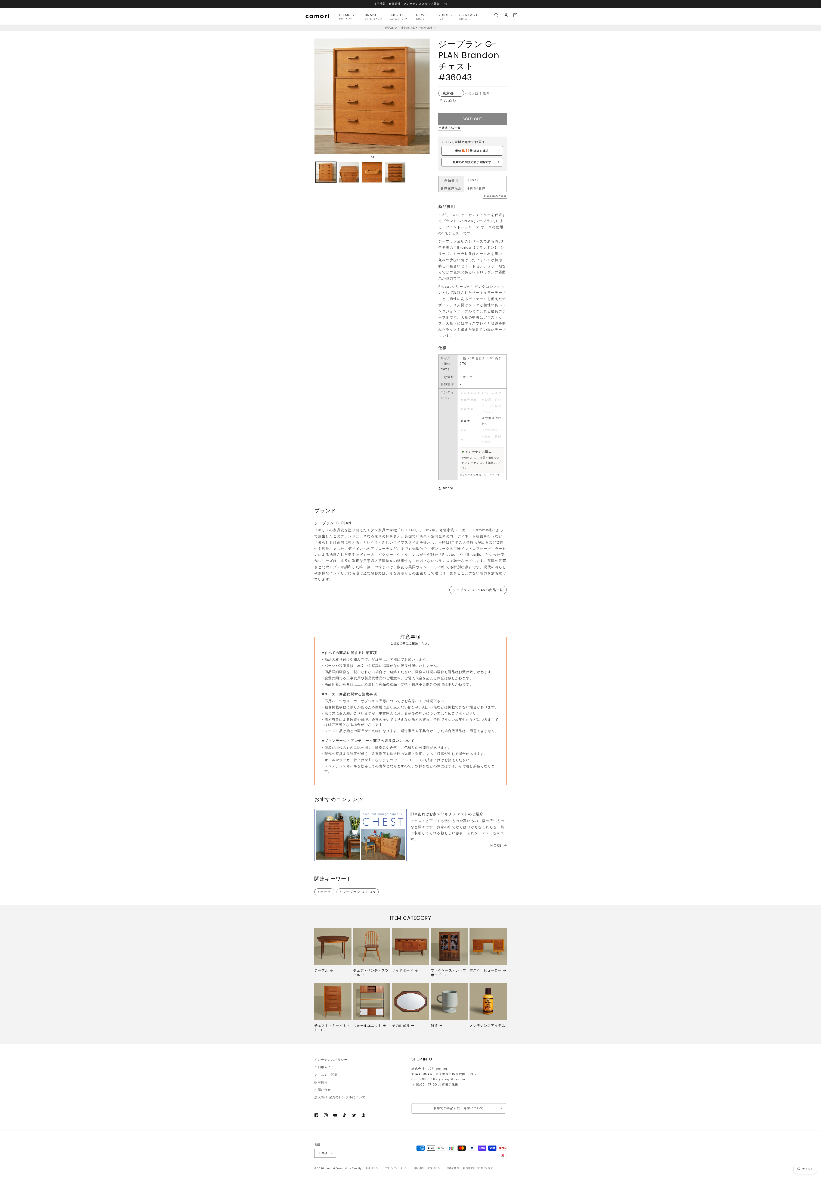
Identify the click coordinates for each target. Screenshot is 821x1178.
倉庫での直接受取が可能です (472, 162)
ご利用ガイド (324, 1067)
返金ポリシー (373, 1168)
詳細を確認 (472, 151)
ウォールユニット (367, 1026)
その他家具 (401, 1026)
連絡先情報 (453, 1168)
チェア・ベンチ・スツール (371, 972)
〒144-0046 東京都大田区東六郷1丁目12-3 (446, 1074)
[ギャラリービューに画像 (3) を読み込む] (372, 172)
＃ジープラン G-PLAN (357, 892)
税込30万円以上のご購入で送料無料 (409, 28)
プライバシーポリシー (397, 1168)
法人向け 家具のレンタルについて (340, 1097)
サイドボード (402, 970)
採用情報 (321, 1082)
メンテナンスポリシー (331, 1059)
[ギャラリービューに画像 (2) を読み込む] (348, 172)
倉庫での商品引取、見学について (459, 1108)
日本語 (323, 1153)
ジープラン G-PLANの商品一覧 (478, 590)
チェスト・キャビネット (332, 1028)
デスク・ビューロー (485, 970)
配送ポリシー (435, 1168)
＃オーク (324, 892)
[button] (348, 15)
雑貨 (434, 1026)
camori (330, 1168)
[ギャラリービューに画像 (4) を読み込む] (395, 172)
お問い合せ (322, 1090)
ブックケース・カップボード (448, 972)
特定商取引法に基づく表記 (478, 1168)
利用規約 (418, 1168)
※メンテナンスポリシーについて (480, 475)
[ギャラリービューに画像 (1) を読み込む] (325, 172)
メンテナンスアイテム (487, 1026)
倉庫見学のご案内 (495, 196)
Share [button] (448, 488)
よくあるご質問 (326, 1075)
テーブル (321, 970)
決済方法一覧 (451, 128)
